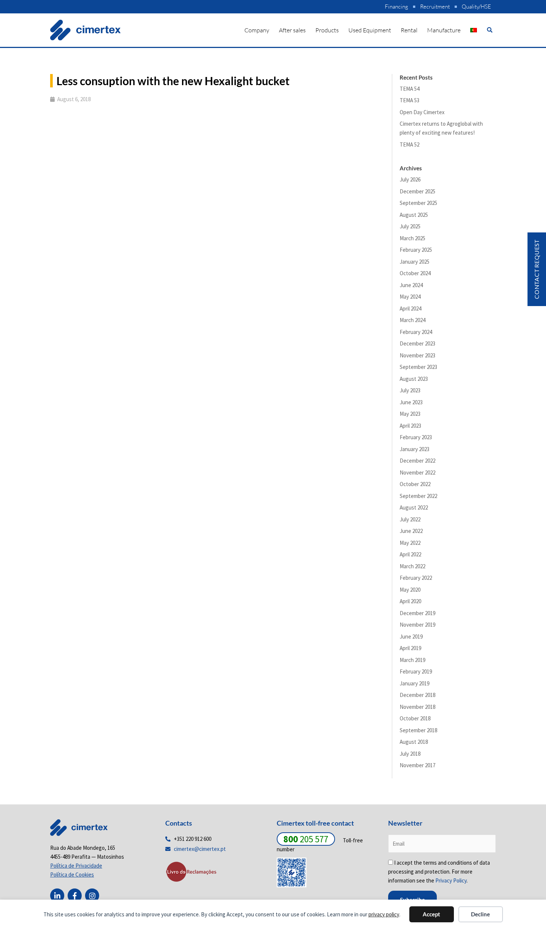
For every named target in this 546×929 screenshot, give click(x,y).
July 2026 (410, 179)
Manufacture (444, 30)
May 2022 (410, 542)
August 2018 (414, 741)
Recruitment (435, 6)
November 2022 (417, 472)
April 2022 (410, 554)
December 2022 (417, 460)
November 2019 (417, 624)
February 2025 (416, 249)
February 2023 (416, 437)
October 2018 (415, 718)
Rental (409, 30)
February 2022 (416, 577)
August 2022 (414, 507)
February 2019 (416, 671)
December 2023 (417, 343)
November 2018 (417, 706)
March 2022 (412, 566)
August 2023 (414, 378)
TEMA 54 (409, 88)
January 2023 (414, 449)
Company (256, 30)
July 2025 (410, 226)
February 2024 (416, 331)
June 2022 (411, 530)
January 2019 (414, 683)
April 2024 (410, 308)
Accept (431, 914)
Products (327, 30)
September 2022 (418, 495)
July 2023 (410, 390)
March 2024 (412, 320)
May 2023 (410, 413)
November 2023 (417, 355)
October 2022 (415, 484)
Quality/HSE (476, 6)
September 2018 (418, 730)
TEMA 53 (409, 100)
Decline (480, 914)
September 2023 (418, 366)
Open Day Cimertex (422, 112)
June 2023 (411, 402)
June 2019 (411, 636)
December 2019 (417, 613)
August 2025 (414, 214)
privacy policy (383, 914)
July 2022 (410, 519)
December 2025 (417, 191)
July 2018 (410, 753)
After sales (292, 30)
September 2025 (418, 202)
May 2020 (410, 589)
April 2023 (410, 425)
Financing (396, 6)
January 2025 (414, 261)
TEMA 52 (409, 144)
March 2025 (412, 238)
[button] (490, 30)
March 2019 (412, 659)
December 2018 (417, 694)
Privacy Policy (451, 880)
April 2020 (410, 601)
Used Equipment (369, 30)
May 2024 (410, 296)
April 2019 (410, 648)
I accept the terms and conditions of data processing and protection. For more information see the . (439, 871)
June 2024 (411, 285)
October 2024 (415, 273)
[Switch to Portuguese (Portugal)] (473, 30)
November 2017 (417, 765)
